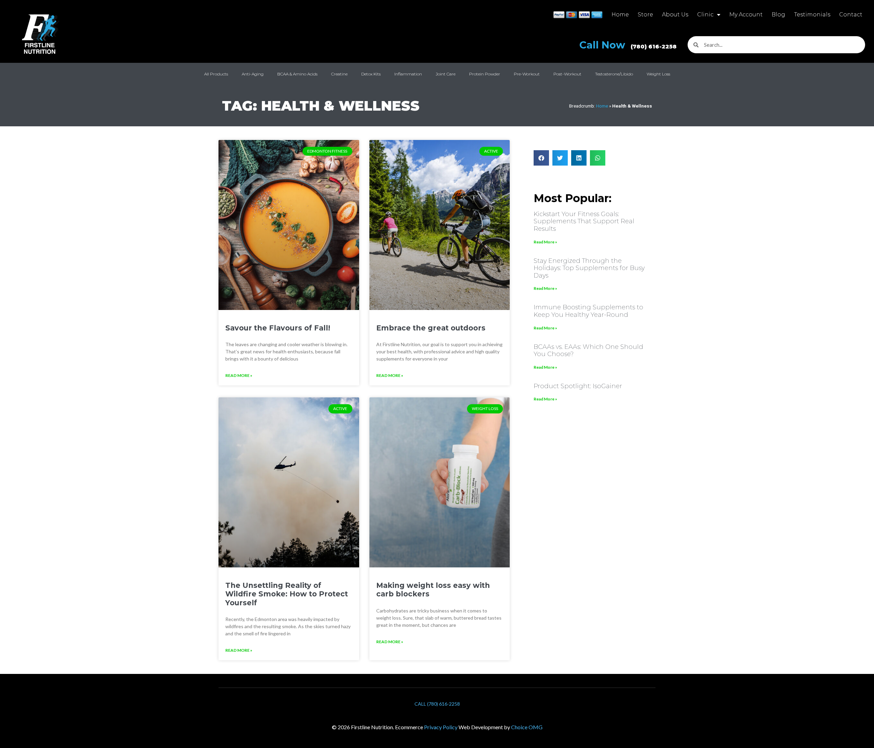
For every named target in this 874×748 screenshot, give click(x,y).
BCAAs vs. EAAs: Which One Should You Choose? (588, 350)
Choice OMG (526, 727)
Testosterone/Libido (614, 73)
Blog (778, 14)
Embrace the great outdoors (430, 328)
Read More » (238, 375)
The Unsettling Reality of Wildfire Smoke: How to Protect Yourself (286, 594)
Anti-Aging (253, 73)
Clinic (705, 14)
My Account (746, 14)
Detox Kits (371, 73)
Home (620, 14)
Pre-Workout (527, 73)
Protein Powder (484, 73)
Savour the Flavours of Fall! (277, 328)
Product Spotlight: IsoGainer (578, 386)
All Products (216, 73)
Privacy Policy (440, 727)
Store (645, 14)
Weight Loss (658, 73)
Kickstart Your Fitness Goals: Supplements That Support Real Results (584, 221)
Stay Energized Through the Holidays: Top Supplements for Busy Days (589, 268)
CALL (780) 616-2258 (437, 704)
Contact (850, 14)
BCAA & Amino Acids (297, 73)
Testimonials (812, 14)
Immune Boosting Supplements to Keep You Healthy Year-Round (588, 311)
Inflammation (408, 73)
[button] (541, 158)
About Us (675, 14)
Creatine (339, 73)
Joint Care (445, 73)
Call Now (628, 45)
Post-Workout (567, 73)
